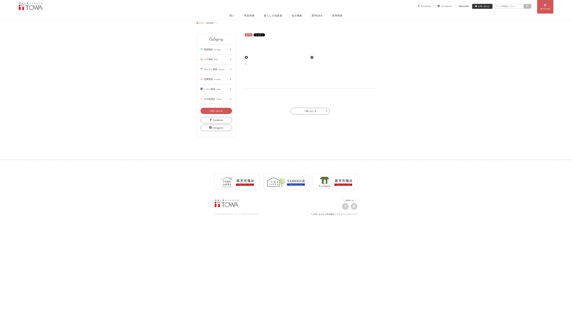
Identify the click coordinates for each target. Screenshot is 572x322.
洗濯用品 (212, 79)
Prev (246, 57)
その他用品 (212, 98)
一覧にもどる (310, 111)
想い (232, 15)
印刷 (249, 35)
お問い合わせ (484, 6)
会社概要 (297, 15)
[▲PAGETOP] (564, 314)
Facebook (426, 6)
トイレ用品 (212, 89)
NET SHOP (545, 8)
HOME (201, 23)
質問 (317, 15)
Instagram (446, 6)
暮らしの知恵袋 (273, 15)
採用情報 (337, 15)
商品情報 (249, 15)
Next (311, 57)
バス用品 (211, 59)
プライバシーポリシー (346, 214)
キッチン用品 (214, 69)
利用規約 (330, 214)
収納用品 (212, 49)
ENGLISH (464, 6)
